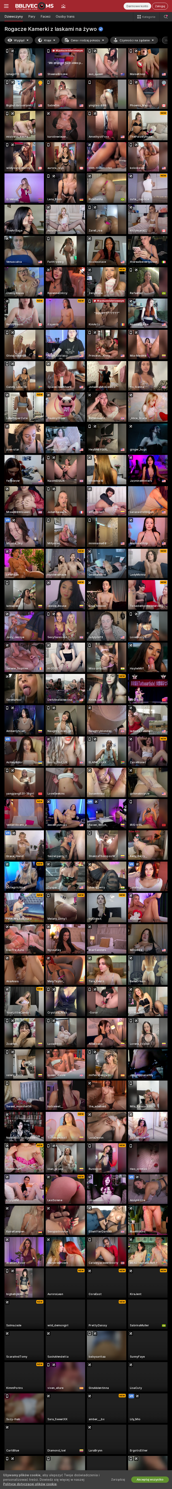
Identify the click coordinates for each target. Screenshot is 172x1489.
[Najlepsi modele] (63, 6)
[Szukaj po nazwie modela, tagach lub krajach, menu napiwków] (165, 16)
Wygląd (19, 40)
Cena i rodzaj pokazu (85, 40)
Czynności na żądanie (135, 40)
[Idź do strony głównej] (35, 6)
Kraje (47, 40)
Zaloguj (160, 6)
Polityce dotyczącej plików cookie (30, 1484)
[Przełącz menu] (6, 6)
